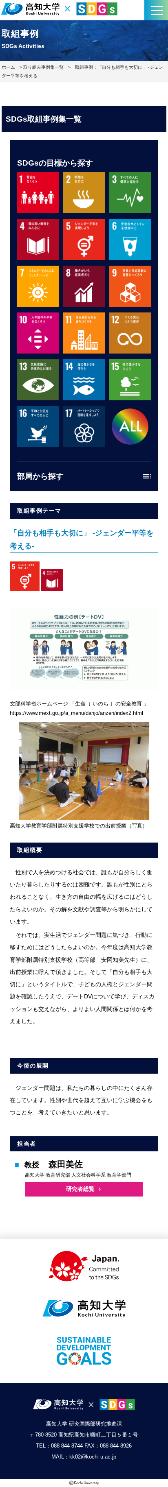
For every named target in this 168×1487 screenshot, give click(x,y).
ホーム (8, 67)
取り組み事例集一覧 (43, 67)
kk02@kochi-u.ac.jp (92, 1457)
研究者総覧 (80, 1189)
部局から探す (40, 476)
